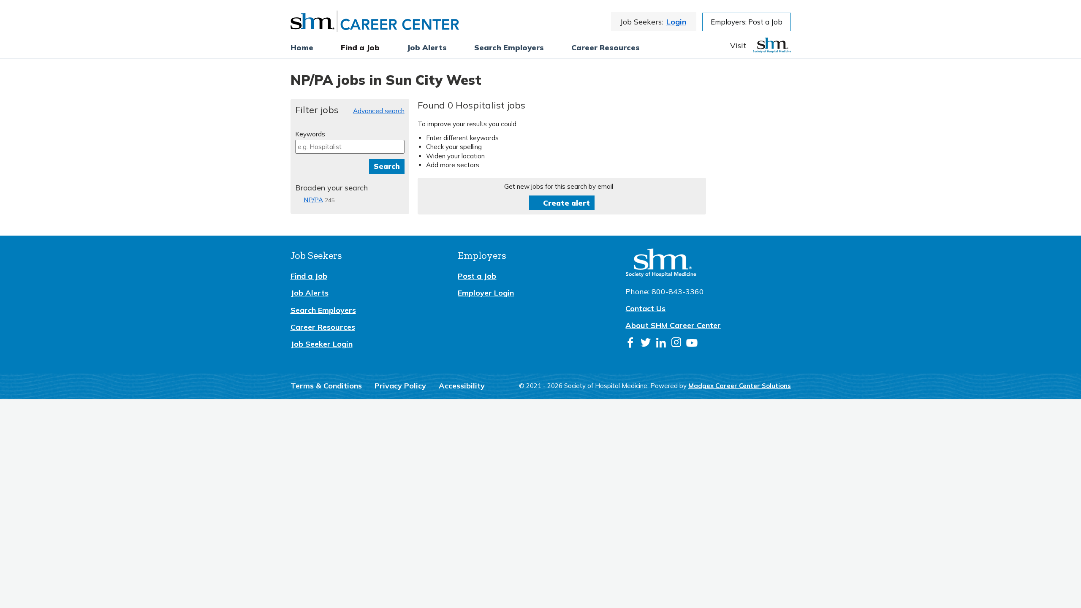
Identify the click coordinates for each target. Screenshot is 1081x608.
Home (302, 47)
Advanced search (379, 111)
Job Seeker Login (322, 344)
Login (676, 22)
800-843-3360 (678, 291)
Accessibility (462, 386)
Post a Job (477, 276)
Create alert (566, 202)
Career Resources (605, 47)
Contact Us (645, 308)
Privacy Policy (400, 386)
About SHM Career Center (673, 325)
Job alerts (427, 47)
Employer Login (486, 293)
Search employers (509, 47)
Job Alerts (310, 293)
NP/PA (313, 200)
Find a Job (360, 47)
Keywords (310, 134)
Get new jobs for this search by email (558, 186)
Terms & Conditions (326, 386)
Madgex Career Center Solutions (739, 386)
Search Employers (323, 310)
